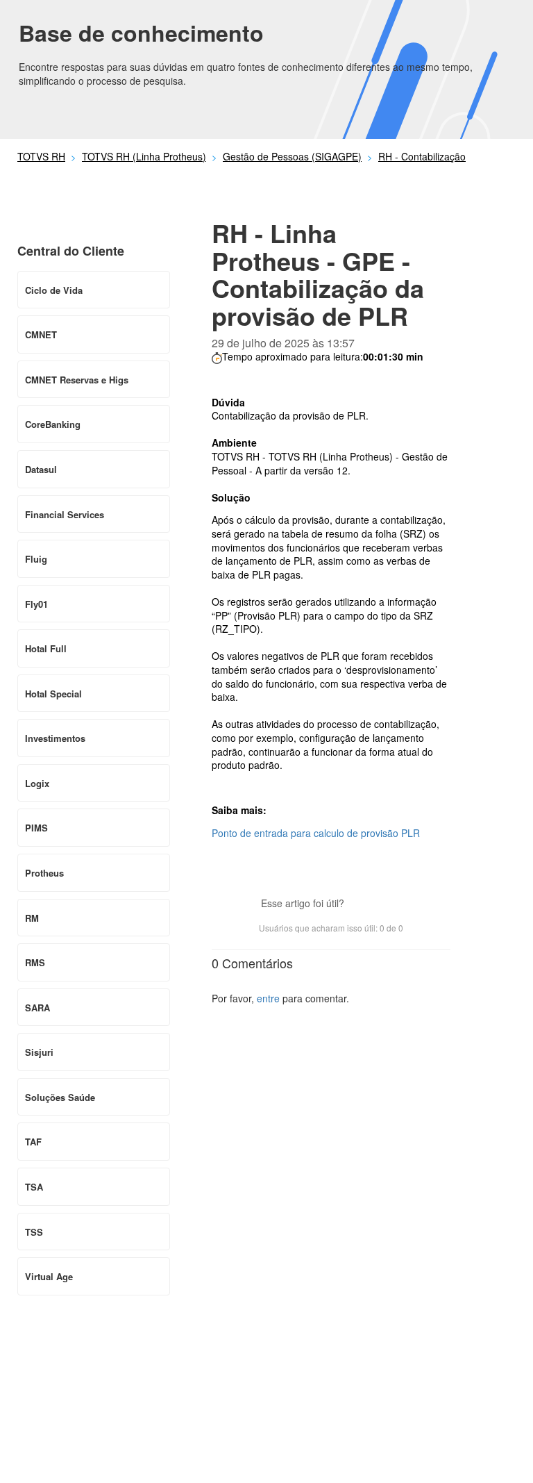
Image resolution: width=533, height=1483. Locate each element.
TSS (34, 1231)
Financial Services (64, 514)
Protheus (44, 872)
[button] (361, 904)
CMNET (41, 334)
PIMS (36, 827)
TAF (33, 1141)
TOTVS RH (41, 156)
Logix (37, 783)
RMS (35, 962)
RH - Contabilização (422, 156)
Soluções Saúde (60, 1097)
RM (32, 918)
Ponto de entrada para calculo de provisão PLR (316, 833)
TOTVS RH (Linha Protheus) (144, 156)
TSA (34, 1186)
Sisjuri (39, 1052)
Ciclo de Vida (54, 290)
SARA (37, 1007)
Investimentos (55, 738)
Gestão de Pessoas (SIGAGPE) (292, 156)
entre (268, 998)
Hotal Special (53, 693)
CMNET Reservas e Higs (76, 379)
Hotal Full (46, 648)
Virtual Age (49, 1276)
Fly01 (36, 604)
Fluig (36, 558)
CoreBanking (53, 424)
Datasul (41, 469)
